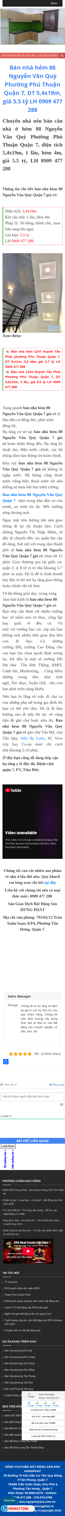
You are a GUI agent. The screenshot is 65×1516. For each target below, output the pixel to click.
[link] (32, 293)
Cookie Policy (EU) (14, 1395)
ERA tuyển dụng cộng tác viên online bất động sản (31, 1301)
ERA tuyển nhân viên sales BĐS (22, 1288)
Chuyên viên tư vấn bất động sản (22, 1330)
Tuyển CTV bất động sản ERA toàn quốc (26, 1307)
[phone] (4, 1509)
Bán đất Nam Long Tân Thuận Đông (24, 1447)
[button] (54, 3)
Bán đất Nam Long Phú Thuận (20, 1441)
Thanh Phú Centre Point (17, 1294)
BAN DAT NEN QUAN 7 (17, 1415)
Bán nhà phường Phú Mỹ (18, 1350)
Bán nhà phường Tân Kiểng (19, 1369)
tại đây (50, 882)
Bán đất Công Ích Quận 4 (18, 1422)
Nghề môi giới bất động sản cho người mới (27, 1313)
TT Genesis (10, 1282)
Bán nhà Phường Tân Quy (18, 1388)
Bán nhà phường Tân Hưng (19, 1363)
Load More (7, 1146)
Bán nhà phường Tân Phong (19, 1376)
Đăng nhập (58, 1084)
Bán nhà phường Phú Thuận (19, 1357)
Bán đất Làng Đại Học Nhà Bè (20, 1434)
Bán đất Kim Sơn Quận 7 (18, 1428)
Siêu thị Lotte (32, 738)
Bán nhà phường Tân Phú (18, 1382)
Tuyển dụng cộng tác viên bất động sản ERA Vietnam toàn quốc (33, 1322)
